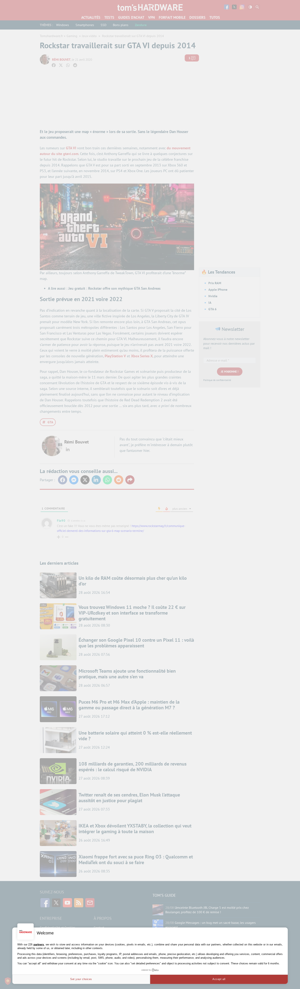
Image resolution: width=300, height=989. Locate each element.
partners (38, 944)
